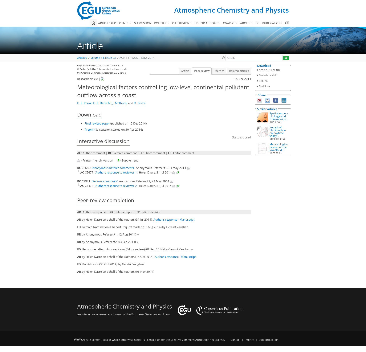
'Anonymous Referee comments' (113, 168)
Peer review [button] (181, 23)
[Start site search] (286, 58)
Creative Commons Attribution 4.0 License (197, 340)
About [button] (245, 23)
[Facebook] (275, 100)
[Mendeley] (259, 100)
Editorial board (207, 23)
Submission (142, 23)
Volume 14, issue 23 (103, 57)
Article (185, 71)
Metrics (219, 71)
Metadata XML (268, 75)
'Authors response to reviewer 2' (116, 186)
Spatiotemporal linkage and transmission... (279, 116)
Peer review (201, 71)
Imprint (249, 340)
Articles (82, 57)
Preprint (90, 129)
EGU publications (269, 23)
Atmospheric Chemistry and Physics (231, 10)
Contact (235, 340)
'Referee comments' (105, 181)
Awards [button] (228, 23)
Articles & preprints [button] (113, 23)
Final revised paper (97, 123)
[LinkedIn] (284, 100)
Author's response (165, 219)
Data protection (269, 340)
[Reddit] (267, 100)
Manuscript (187, 219)
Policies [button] (160, 23)
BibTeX (263, 81)
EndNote (264, 86)
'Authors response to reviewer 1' (116, 172)
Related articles (239, 71)
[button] (223, 57)
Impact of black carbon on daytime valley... (278, 131)
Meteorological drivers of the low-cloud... (279, 147)
